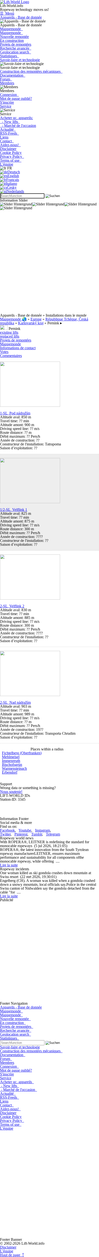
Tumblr (36, 834)
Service (5, 106)
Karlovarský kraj (30, 323)
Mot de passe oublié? (16, 98)
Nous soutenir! (11, 792)
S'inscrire (7, 102)
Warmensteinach (14, 768)
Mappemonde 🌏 (13, 319)
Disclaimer (8, 149)
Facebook (7, 830)
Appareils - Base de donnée (21, 17)
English (13, 176)
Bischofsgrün (12, 765)
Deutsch (13, 172)
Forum (6, 79)
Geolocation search (15, 52)
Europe (36, 319)
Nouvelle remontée (14, 37)
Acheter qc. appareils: (16, 118)
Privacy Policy (12, 156)
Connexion (9, 95)
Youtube (25, 830)
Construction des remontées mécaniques (31, 71)
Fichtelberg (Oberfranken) (22, 753)
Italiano (11, 184)
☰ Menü (7, 13)
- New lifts (10, 122)
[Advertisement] (49, 263)
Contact (7, 141)
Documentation (12, 75)
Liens (4, 137)
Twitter (5, 834)
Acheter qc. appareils (17, 1082)
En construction (12, 40)
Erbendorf (9, 772)
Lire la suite (9, 865)
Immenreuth (11, 761)
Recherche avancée (15, 48)
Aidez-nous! (10, 145)
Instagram (42, 830)
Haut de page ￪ (12, 1255)
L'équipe (6, 164)
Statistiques (9, 56)
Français (12, 180)
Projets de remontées (15, 44)
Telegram (53, 834)
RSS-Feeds (9, 133)
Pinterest (20, 834)
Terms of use (10, 160)
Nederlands (15, 191)
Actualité (8, 129)
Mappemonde (11, 29)
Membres (7, 83)
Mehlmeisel (10, 757)
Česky (12, 187)
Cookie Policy (11, 153)
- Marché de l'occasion (18, 126)
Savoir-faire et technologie (20, 60)
